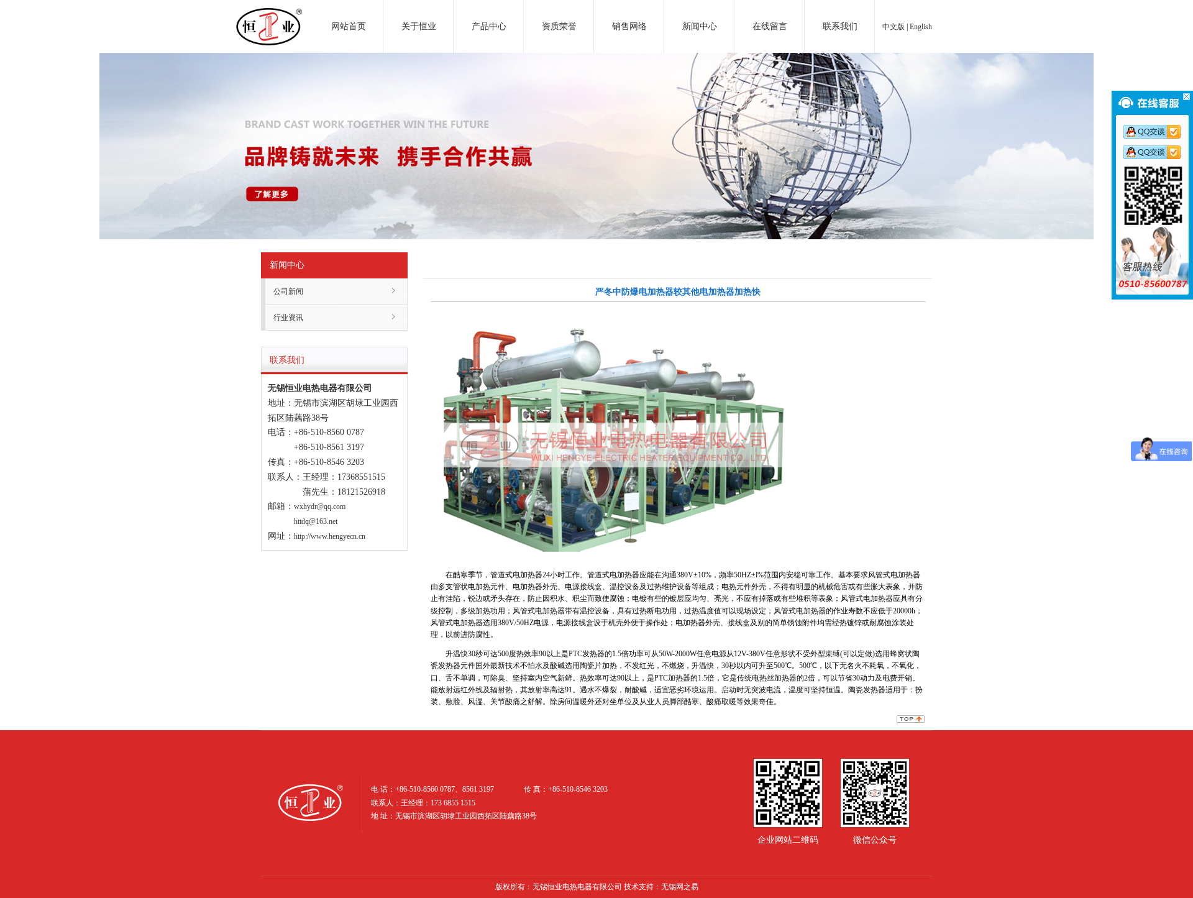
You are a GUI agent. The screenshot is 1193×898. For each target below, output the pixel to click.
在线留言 (769, 26)
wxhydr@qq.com (319, 506)
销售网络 (629, 26)
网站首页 (348, 26)
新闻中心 (699, 26)
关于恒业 (418, 26)
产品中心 (489, 26)
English (921, 26)
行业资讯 (288, 317)
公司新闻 (288, 291)
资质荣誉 (559, 26)
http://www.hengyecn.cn (329, 536)
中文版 (893, 26)
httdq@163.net (315, 521)
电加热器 (269, 15)
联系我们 (840, 26)
